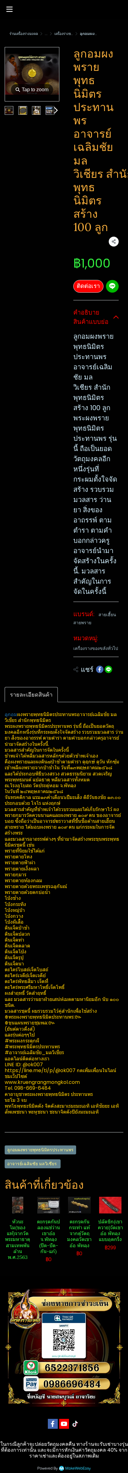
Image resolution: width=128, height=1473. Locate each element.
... (46, 33)
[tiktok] (75, 1424)
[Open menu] (9, 9)
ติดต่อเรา (88, 286)
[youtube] (64, 1424)
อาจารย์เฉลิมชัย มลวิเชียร (32, 1164)
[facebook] (53, 1424)
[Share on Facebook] (99, 669)
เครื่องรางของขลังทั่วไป (72, 33)
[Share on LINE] (108, 669)
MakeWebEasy (78, 1468)
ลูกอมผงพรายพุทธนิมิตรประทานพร (40, 1150)
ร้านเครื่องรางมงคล (24, 33)
